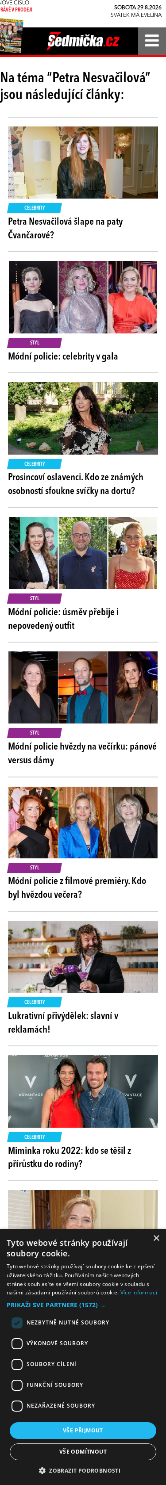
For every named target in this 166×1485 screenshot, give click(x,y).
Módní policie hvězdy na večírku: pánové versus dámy (82, 753)
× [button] (156, 1238)
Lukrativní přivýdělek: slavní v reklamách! (63, 1023)
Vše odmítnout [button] (83, 1451)
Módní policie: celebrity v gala (63, 357)
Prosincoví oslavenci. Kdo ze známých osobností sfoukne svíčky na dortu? (75, 484)
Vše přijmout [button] (83, 1430)
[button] (83, 1305)
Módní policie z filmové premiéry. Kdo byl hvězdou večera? (77, 888)
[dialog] (83, 1357)
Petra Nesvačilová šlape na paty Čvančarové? (65, 229)
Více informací (138, 1292)
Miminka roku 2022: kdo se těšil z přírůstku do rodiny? (69, 1158)
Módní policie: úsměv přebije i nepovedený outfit (63, 619)
